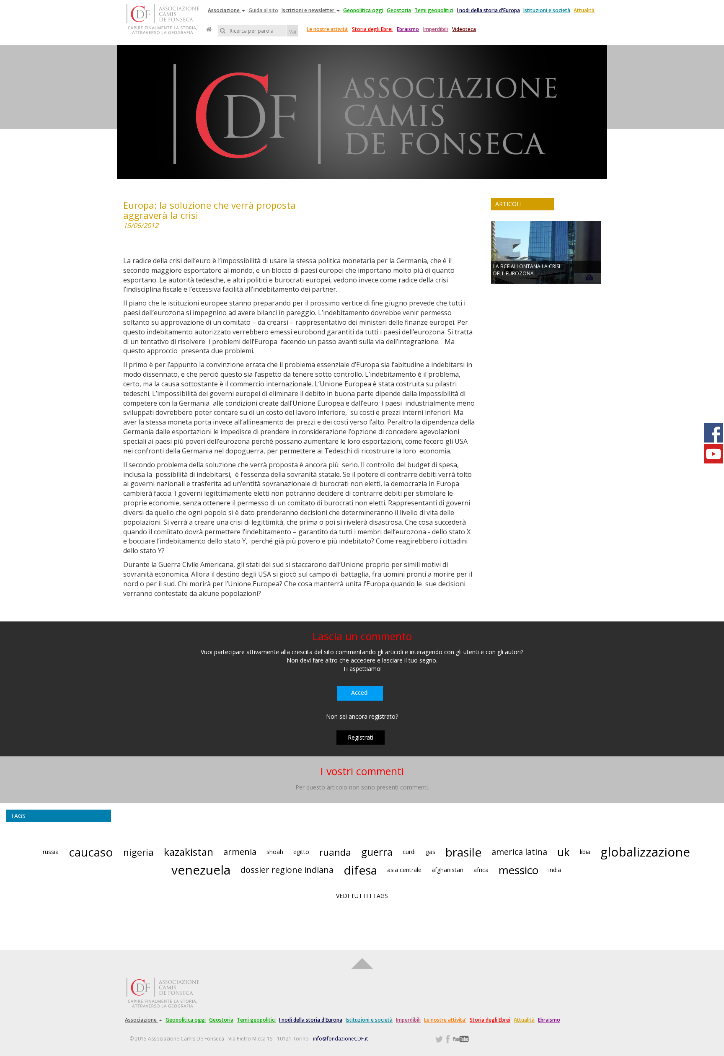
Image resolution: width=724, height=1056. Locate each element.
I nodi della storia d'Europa (488, 10)
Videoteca (464, 29)
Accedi (360, 692)
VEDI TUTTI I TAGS (362, 896)
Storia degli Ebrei (372, 29)
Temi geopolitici (433, 10)
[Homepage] (209, 29)
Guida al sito (263, 10)
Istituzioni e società (546, 10)
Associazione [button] (224, 10)
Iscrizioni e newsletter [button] (309, 10)
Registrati (360, 737)
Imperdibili (435, 29)
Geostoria (399, 10)
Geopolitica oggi (363, 10)
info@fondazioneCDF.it (340, 1038)
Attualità (584, 10)
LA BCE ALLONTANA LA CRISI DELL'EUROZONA (526, 270)
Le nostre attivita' (445, 1019)
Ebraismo (408, 29)
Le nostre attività (327, 29)
